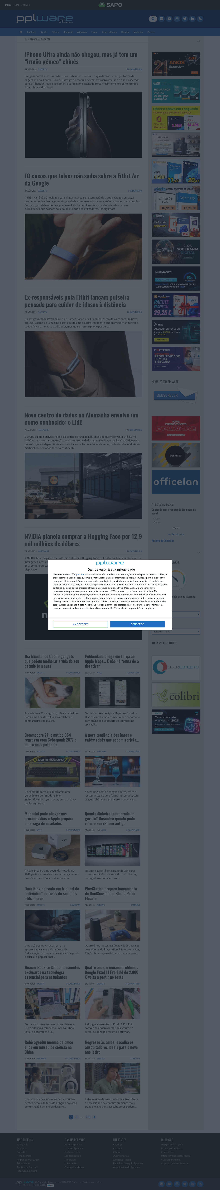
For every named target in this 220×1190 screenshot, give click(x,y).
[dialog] (110, 595)
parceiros (81, 574)
